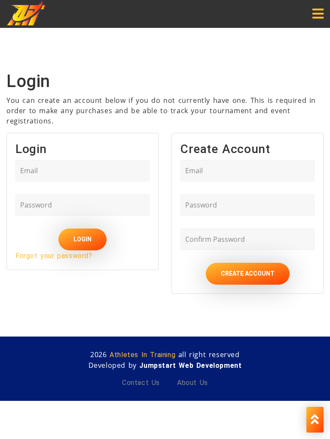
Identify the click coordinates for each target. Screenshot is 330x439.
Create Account (248, 273)
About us (192, 383)
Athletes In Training (142, 355)
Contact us (141, 383)
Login (82, 239)
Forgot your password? (53, 256)
